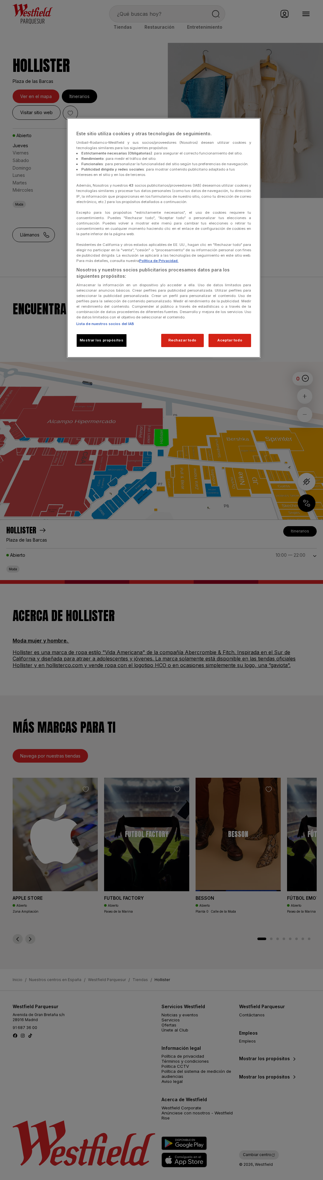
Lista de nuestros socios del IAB (105, 324)
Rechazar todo (182, 340)
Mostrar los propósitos (102, 340)
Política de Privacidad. (159, 261)
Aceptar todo (229, 340)
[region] (164, 238)
